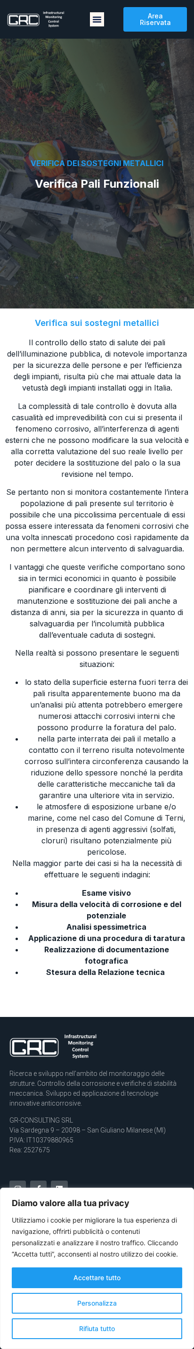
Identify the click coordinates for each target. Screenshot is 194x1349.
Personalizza (97, 1303)
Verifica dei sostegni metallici (97, 163)
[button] (97, 19)
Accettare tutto (97, 1278)
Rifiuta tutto (97, 1328)
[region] (97, 1268)
